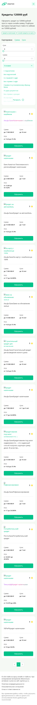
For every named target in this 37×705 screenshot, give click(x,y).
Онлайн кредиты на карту (26, 33)
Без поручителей (10, 74)
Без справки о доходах (12, 94)
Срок (24, 40)
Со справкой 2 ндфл (11, 78)
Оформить (18, 146)
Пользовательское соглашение (13, 687)
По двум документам (11, 91)
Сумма (17, 40)
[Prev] (15, 664)
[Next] (22, 664)
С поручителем (9, 71)
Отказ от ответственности (11, 689)
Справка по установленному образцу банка (17, 86)
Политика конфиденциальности (13, 684)
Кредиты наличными (9, 33)
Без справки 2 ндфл (11, 81)
